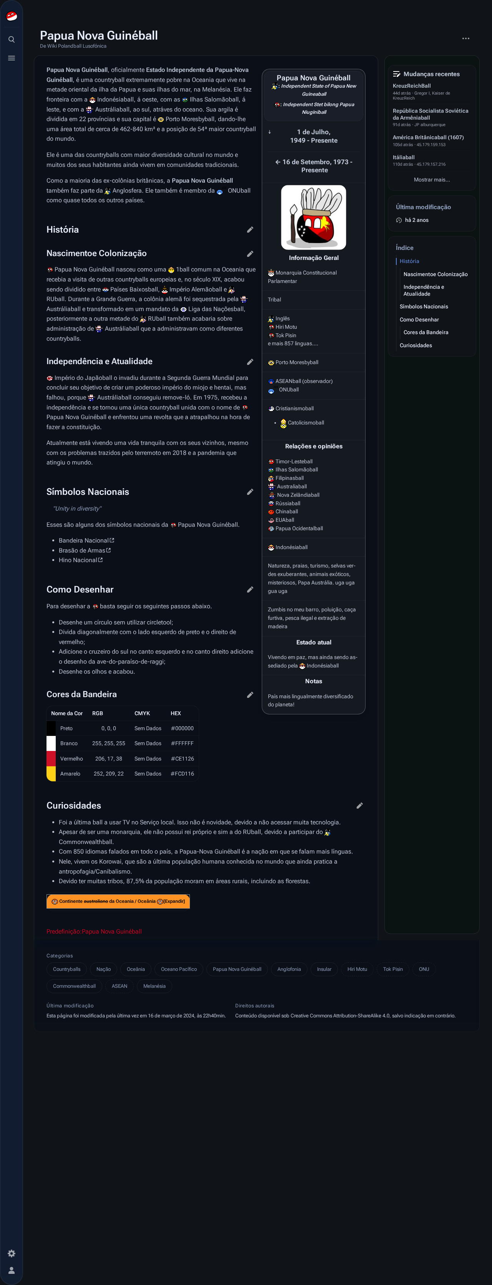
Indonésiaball (292, 547)
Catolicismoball (306, 422)
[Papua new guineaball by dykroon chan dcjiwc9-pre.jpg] (313, 217)
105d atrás (403, 144)
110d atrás (403, 164)
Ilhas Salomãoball (297, 469)
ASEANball (288, 381)
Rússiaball (288, 503)
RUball (56, 299)
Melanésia (154, 986)
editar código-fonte (250, 229)
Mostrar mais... (432, 179)
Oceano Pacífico (179, 969)
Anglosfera (127, 190)
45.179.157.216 (431, 164)
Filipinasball (290, 478)
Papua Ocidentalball (299, 528)
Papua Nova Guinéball (237, 969)
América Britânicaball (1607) (428, 137)
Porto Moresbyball (297, 362)
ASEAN (119, 986)
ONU (424, 969)
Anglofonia (289, 969)
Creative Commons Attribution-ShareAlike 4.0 (340, 1016)
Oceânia (136, 969)
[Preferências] (11, 1253)
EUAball (285, 520)
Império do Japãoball (83, 377)
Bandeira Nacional (84, 540)
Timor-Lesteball (294, 461)
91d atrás (402, 124)
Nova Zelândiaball (298, 495)
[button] (174, 901)
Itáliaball (404, 157)
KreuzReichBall (412, 86)
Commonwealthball (85, 842)
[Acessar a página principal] (11, 16)
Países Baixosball (134, 289)
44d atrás (402, 93)
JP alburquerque (429, 124)
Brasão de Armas (82, 550)
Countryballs (66, 969)
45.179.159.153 (431, 144)
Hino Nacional (78, 560)
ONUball (289, 389)
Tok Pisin (393, 969)
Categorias (60, 956)
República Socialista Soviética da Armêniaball (431, 114)
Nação (103, 969)
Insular (324, 969)
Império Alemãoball (196, 289)
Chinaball (287, 511)
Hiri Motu (357, 969)
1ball (182, 269)
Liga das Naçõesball (216, 309)
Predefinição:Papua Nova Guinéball (94, 931)
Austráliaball (112, 109)
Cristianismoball (295, 408)
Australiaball (292, 486)
